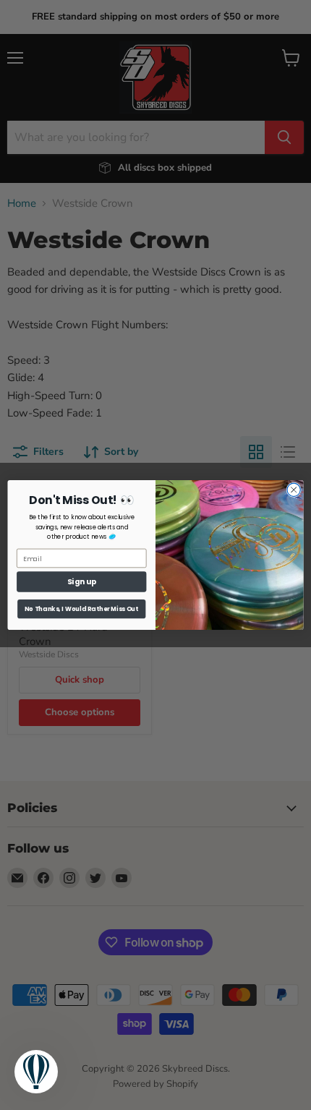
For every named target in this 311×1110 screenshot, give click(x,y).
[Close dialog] (293, 489)
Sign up (81, 581)
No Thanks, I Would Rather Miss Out (81, 609)
